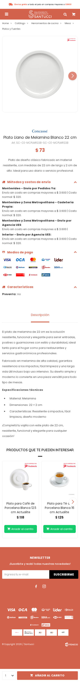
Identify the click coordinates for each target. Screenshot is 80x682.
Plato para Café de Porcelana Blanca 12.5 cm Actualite (20, 507)
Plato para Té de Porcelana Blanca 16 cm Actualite (59, 507)
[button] (72, 76)
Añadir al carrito (49, 675)
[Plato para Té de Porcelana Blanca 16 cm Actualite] (59, 479)
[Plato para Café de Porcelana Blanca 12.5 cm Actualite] (20, 479)
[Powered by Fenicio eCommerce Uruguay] (71, 644)
